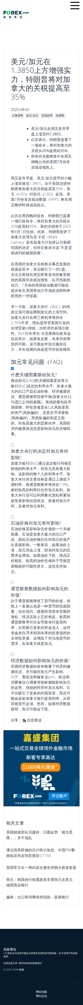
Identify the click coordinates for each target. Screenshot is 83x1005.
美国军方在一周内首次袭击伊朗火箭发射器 (41, 867)
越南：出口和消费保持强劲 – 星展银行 (37, 897)
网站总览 (41, 996)
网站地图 (41, 992)
